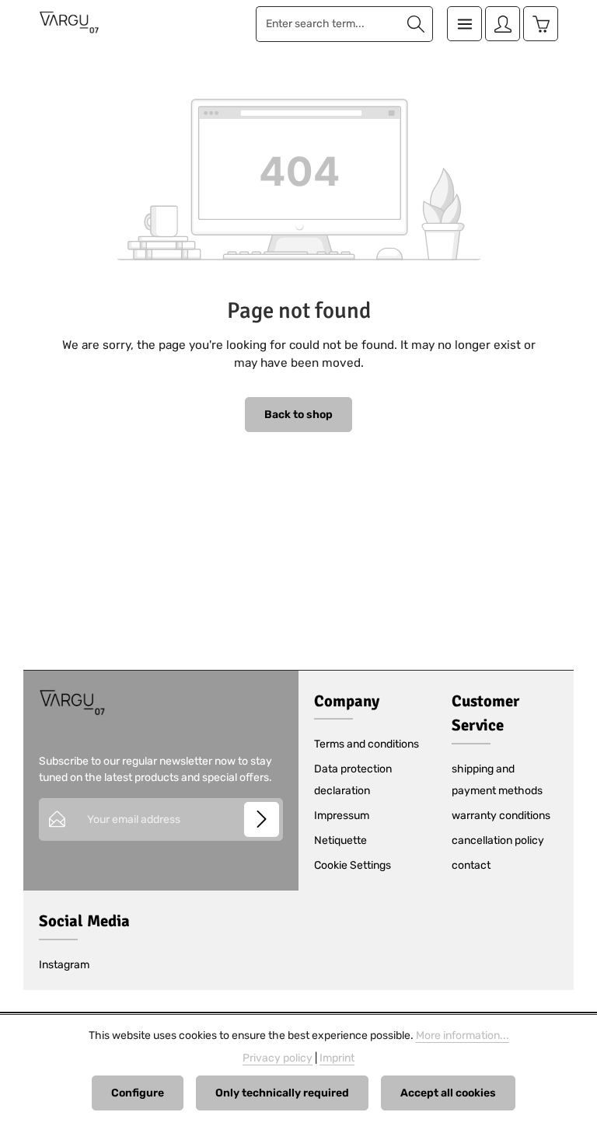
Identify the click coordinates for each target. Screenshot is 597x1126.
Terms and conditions (366, 744)
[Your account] (502, 23)
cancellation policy (498, 840)
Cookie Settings (352, 865)
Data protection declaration (353, 779)
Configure (137, 1093)
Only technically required (282, 1093)
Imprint (336, 1058)
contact (471, 865)
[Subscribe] (261, 819)
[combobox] (328, 24)
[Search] (416, 24)
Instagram (64, 964)
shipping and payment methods (497, 779)
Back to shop (298, 414)
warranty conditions (501, 815)
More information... (462, 1035)
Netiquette (340, 840)
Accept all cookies (448, 1093)
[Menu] (464, 23)
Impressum (341, 815)
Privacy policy (277, 1058)
